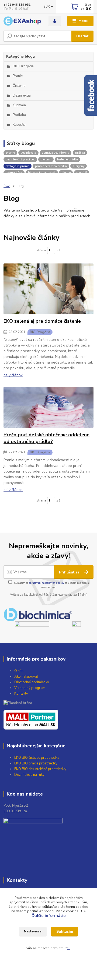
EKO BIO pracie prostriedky (35, 763)
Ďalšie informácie (49, 915)
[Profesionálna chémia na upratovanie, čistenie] (76, 627)
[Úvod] (22, 21)
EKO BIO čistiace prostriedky (36, 757)
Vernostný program (29, 687)
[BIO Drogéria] (48, 288)
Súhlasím (64, 931)
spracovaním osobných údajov (46, 583)
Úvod (7, 186)
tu (68, 948)
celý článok (13, 375)
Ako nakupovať (26, 676)
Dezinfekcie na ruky (29, 774)
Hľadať (82, 36)
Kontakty (21, 693)
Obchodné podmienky (31, 682)
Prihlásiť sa (70, 572)
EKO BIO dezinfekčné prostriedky (40, 769)
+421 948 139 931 (17, 5)
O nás (18, 670)
